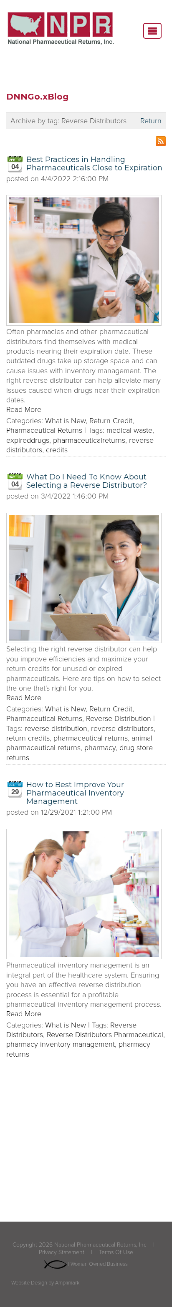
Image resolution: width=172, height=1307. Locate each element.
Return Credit (110, 420)
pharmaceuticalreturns (89, 440)
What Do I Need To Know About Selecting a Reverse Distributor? (86, 481)
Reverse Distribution (118, 718)
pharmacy (100, 747)
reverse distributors (122, 728)
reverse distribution (56, 728)
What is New (65, 420)
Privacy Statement (61, 1252)
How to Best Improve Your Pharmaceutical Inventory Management (75, 793)
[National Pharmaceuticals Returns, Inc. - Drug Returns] (60, 29)
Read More (23, 409)
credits (57, 449)
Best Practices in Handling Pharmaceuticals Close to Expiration (94, 163)
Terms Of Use (116, 1252)
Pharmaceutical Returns (44, 430)
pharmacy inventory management (60, 1044)
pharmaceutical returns (90, 738)
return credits (28, 738)
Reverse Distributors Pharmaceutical (105, 1034)
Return (151, 120)
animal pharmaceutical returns (79, 742)
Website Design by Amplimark (45, 1282)
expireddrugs (27, 440)
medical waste (129, 430)
